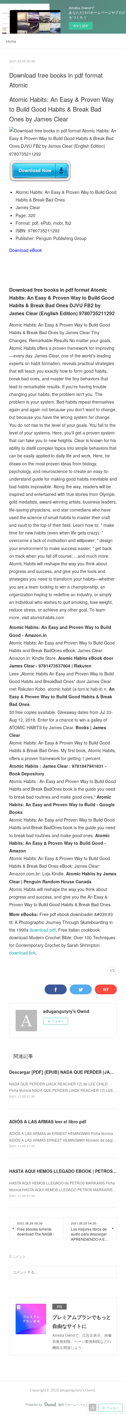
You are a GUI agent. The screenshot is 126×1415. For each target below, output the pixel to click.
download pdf (43, 930)
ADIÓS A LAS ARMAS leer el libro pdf (47, 1121)
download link (22, 953)
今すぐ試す (80, 26)
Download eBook (25, 250)
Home (11, 41)
